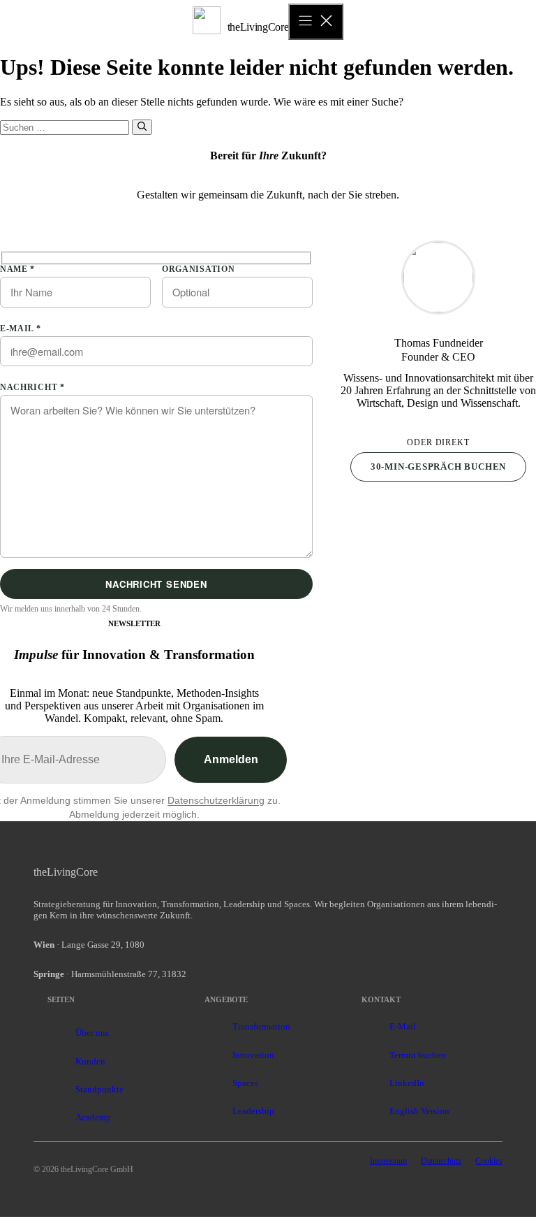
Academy (93, 1117)
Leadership (253, 1111)
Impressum (388, 1161)
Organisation (198, 269)
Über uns (92, 1032)
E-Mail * (20, 328)
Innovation (253, 1055)
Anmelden (231, 759)
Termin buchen (417, 1055)
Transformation (261, 1026)
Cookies (488, 1161)
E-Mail (402, 1026)
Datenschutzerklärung (216, 800)
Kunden (90, 1061)
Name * (17, 269)
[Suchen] (142, 127)
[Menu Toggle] (315, 21)
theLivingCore (258, 27)
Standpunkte (99, 1089)
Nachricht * (32, 387)
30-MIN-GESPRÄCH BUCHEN (438, 466)
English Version (419, 1111)
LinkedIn (406, 1083)
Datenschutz (441, 1161)
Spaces (245, 1083)
